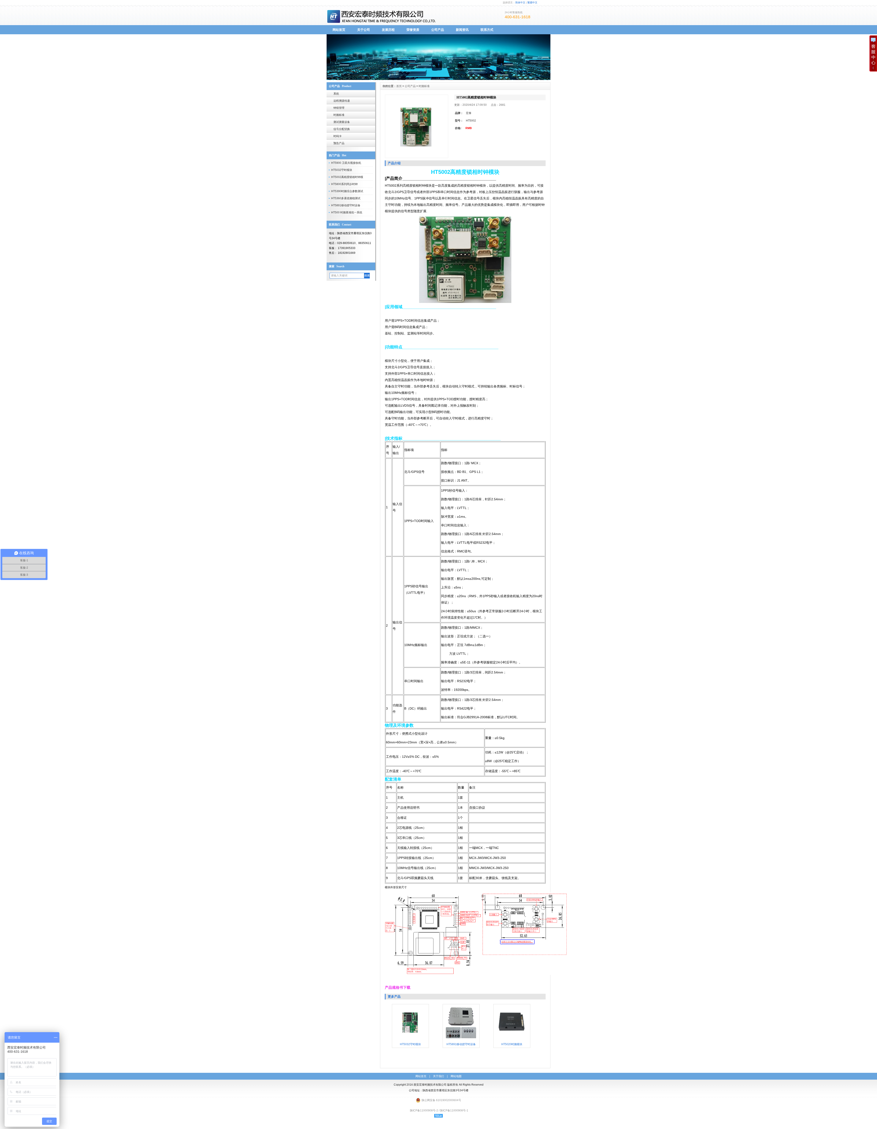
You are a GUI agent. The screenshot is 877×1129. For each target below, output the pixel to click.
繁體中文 (532, 2)
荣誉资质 (413, 30)
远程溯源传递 (341, 100)
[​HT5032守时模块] (410, 1040)
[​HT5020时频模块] (512, 1040)
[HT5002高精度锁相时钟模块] (416, 126)
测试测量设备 (341, 122)
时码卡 (337, 136)
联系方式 (487, 30)
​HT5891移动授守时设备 (345, 205)
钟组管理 (338, 107)
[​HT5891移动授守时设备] (461, 1040)
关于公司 (363, 30)
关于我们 (438, 1076)
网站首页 (339, 30)
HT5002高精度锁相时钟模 (347, 177)
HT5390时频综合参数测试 (347, 191)
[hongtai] (438, 79)
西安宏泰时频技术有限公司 (430, 1084)
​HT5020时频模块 (511, 1044)
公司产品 (437, 30)
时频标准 (338, 115)
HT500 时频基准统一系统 (346, 212)
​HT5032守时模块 (341, 170)
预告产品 (338, 143)
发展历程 (388, 30)
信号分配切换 (341, 129)
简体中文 (520, 2)
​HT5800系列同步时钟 (344, 184)
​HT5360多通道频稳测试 (345, 198)
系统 (336, 93)
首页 (399, 86)
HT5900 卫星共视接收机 (346, 162)
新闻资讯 (462, 30)
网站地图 (456, 1076)
